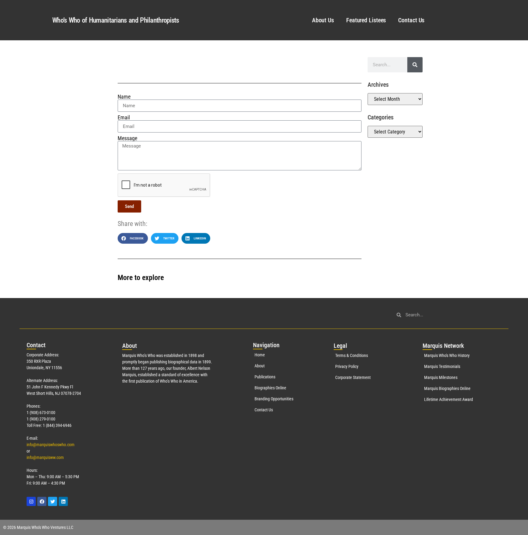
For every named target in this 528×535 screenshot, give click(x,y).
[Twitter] (52, 501)
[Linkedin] (63, 501)
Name (124, 97)
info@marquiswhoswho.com (51, 444)
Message (127, 138)
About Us (323, 20)
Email (124, 117)
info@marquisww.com (45, 457)
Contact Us (411, 20)
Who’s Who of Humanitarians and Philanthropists (115, 20)
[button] (133, 238)
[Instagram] (31, 501)
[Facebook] (41, 501)
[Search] (415, 64)
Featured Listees (366, 20)
